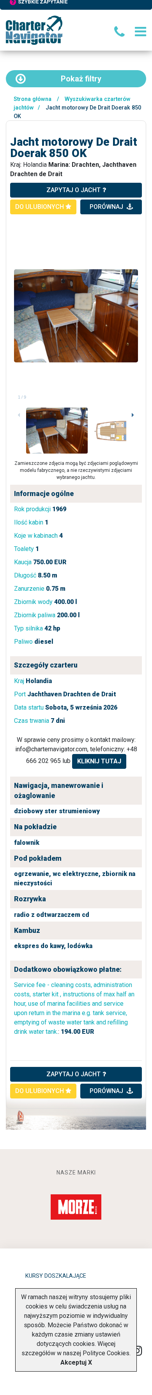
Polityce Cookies (106, 1353)
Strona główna (32, 99)
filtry (81, 78)
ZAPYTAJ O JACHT (73, 1074)
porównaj (107, 206)
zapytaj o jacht (73, 190)
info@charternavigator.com (51, 749)
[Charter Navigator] (34, 30)
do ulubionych (40, 206)
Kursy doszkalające (55, 1276)
